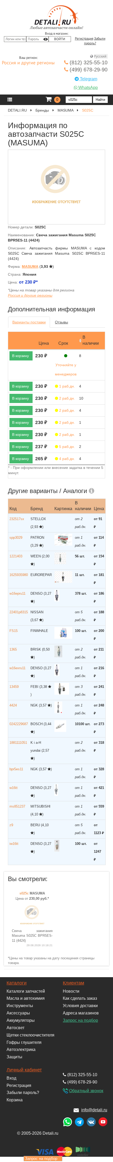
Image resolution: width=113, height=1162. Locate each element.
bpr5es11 (16, 769)
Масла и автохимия (26, 998)
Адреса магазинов (81, 1013)
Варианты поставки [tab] (29, 322)
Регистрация (84, 38)
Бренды (42, 110)
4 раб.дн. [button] (66, 459)
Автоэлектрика (21, 1049)
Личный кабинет (24, 1069)
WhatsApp (87, 87)
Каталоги (17, 983)
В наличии (91, 340)
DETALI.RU (17, 110)
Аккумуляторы (21, 1020)
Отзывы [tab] (61, 322)
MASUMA (65, 110)
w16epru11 (17, 593)
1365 (13, 649)
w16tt (13, 788)
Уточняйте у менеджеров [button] (65, 369)
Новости (71, 991)
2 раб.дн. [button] (66, 398)
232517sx (16, 519)
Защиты (14, 1057)
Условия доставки (80, 1005)
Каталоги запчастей (26, 991)
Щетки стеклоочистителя (30, 1035)
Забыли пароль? (23, 1092)
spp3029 (15, 538)
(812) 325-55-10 (87, 62)
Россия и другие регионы (28, 63)
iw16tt (13, 844)
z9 (11, 825)
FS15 (13, 631)
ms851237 (17, 806)
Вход (11, 1078)
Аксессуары (18, 1013)
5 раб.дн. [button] (66, 446)
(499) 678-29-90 (87, 69)
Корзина (15, 1100)
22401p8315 (18, 612)
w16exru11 (17, 668)
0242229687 (18, 724)
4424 (13, 705)
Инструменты (20, 1005)
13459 (14, 687)
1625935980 (18, 575)
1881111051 (18, 743)
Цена (44, 343)
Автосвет (15, 1027)
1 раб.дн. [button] (66, 386)
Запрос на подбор (80, 1020)
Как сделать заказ (80, 998)
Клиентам (73, 983)
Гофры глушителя (24, 1042)
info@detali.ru (94, 1110)
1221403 (15, 556)
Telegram (88, 79)
